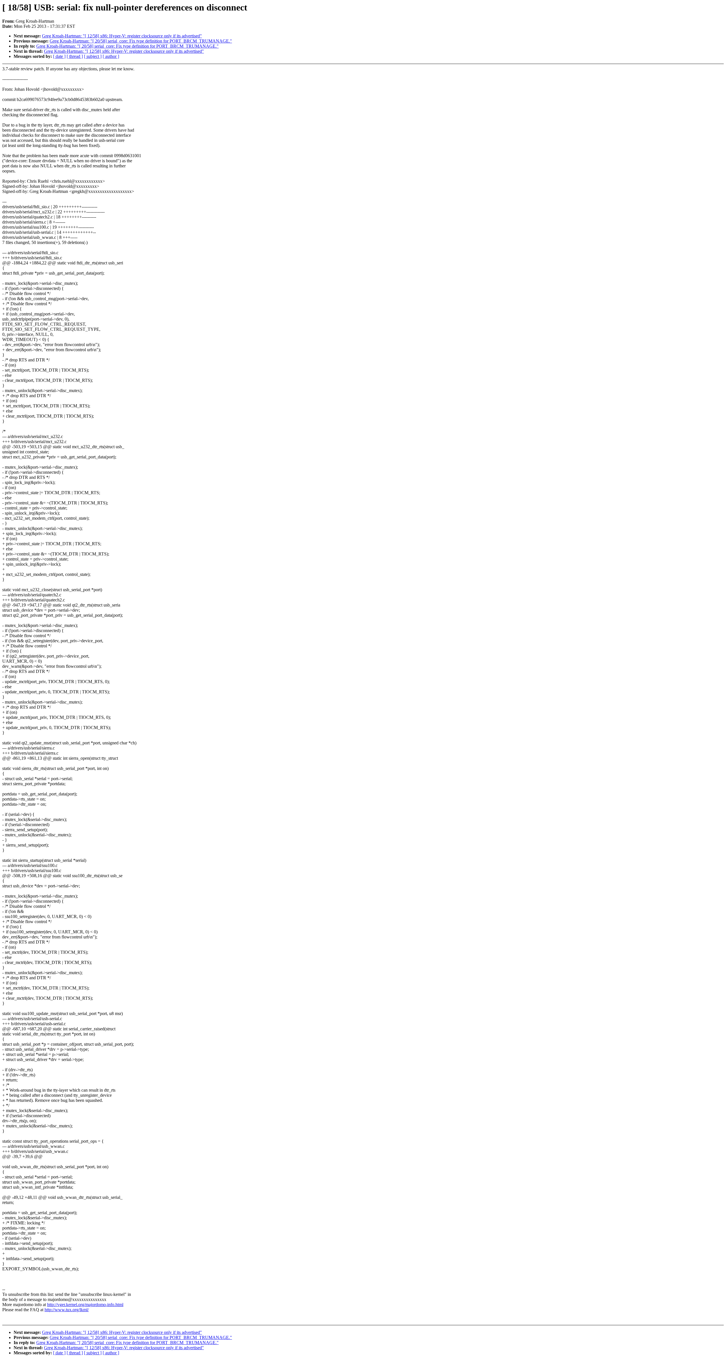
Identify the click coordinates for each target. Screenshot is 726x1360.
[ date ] (59, 56)
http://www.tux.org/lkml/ (67, 1309)
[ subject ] (93, 56)
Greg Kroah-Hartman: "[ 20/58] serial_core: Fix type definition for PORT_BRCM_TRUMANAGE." (141, 41)
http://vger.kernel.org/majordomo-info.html (85, 1304)
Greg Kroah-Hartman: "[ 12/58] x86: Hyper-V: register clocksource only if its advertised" (122, 35)
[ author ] (111, 56)
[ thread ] (75, 56)
